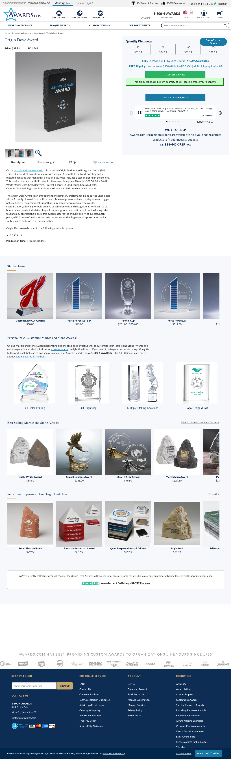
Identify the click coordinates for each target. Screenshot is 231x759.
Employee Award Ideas (188, 715)
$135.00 (79, 478)
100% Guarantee (94, 699)
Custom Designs (99, 25)
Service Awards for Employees (192, 741)
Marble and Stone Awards (28, 170)
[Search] (225, 25)
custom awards (59, 349)
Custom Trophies (185, 694)
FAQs (72, 162)
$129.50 (177, 478)
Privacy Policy (135, 710)
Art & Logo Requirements (92, 705)
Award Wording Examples (189, 720)
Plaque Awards (60, 25)
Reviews (142, 583)
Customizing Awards (186, 699)
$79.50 (128, 478)
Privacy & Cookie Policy (114, 753)
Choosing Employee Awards (190, 726)
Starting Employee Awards (190, 705)
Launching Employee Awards (191, 710)
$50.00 (30, 322)
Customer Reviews (89, 694)
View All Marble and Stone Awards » (200, 422)
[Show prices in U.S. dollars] (185, 12)
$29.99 (30, 550)
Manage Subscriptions (139, 699)
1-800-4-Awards (166, 14)
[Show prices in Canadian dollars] (191, 12)
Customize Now (175, 74)
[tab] (18, 162)
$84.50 (30, 478)
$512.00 (177, 322)
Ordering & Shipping (89, 710)
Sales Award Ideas (185, 736)
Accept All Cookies (208, 753)
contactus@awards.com (24, 717)
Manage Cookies (136, 705)
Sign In (131, 683)
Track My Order (87, 720)
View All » (213, 494)
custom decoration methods (30, 356)
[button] (14, 3)
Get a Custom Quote (213, 42)
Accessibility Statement (91, 726)
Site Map (180, 747)
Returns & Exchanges (90, 715)
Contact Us (85, 689)
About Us (181, 683)
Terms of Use (134, 715)
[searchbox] (195, 25)
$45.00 (79, 322)
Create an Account (137, 689)
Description (18, 162)
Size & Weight (45, 162)
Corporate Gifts (139, 25)
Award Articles (183, 689)
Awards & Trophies (20, 25)
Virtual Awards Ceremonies (190, 731)
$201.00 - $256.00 (128, 322)
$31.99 (79, 550)
